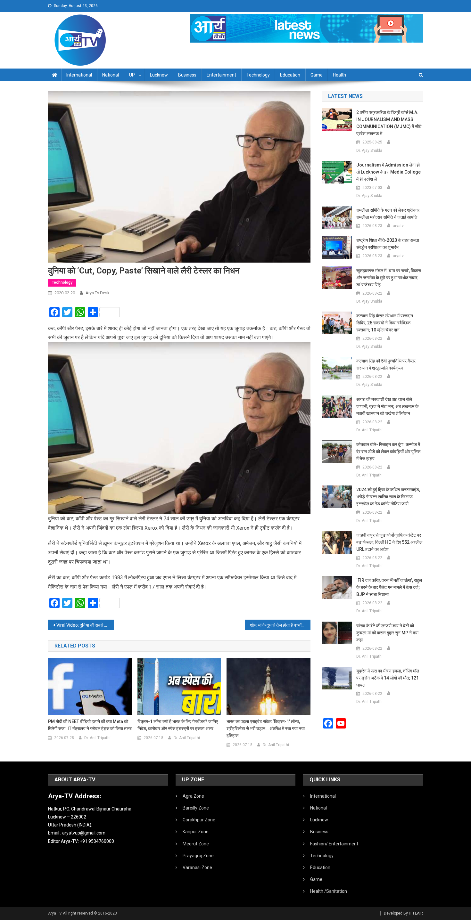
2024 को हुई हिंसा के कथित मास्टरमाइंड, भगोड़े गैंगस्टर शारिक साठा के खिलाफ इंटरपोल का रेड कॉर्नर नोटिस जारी (388, 496)
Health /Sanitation (328, 891)
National (110, 74)
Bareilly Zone (196, 807)
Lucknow (159, 74)
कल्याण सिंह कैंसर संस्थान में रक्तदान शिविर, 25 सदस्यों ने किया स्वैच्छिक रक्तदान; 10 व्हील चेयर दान (384, 322)
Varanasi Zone (197, 867)
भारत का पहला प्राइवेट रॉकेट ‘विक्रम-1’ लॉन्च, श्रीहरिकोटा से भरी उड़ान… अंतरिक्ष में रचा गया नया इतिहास (266, 728)
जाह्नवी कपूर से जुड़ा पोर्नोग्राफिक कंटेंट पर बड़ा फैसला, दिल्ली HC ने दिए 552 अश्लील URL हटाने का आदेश (389, 542)
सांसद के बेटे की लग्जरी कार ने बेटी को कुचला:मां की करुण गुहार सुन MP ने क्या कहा (387, 632)
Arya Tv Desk (98, 292)
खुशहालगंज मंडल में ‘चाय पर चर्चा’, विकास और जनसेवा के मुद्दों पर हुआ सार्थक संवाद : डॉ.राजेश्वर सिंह (388, 277)
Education (290, 74)
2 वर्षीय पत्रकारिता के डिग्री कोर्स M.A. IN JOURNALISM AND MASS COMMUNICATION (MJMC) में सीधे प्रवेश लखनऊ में (388, 123)
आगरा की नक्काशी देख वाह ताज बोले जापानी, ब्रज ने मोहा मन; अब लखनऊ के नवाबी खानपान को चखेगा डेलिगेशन (387, 406)
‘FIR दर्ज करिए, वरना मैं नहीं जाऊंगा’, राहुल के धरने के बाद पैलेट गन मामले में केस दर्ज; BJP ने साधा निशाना (389, 587)
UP (132, 74)
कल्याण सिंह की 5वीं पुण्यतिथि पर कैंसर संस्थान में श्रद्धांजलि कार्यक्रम (386, 364)
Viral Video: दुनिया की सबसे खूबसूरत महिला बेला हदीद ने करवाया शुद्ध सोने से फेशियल (85, 625)
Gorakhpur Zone (199, 819)
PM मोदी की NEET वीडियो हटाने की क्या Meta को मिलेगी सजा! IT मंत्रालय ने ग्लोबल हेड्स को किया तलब (90, 725)
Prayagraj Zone (198, 855)
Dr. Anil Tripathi (97, 738)
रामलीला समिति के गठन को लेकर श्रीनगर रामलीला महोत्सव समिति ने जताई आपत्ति (387, 214)
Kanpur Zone (196, 831)
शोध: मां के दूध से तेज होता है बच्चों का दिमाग (280, 625)
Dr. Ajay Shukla (369, 150)
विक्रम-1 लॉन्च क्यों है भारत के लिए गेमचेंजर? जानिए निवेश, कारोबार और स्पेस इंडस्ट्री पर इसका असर (177, 725)
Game (316, 74)
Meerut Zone (196, 843)
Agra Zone (193, 796)
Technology (258, 74)
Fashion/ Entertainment (334, 843)
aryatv (398, 226)
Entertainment (221, 74)
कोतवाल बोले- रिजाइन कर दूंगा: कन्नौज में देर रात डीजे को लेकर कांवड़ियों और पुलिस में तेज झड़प (388, 451)
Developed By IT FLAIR (403, 913)
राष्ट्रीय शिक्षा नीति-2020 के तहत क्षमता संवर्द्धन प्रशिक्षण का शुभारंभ (387, 244)
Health (339, 74)
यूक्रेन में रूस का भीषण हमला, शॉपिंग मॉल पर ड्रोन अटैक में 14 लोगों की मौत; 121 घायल (387, 678)
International (79, 74)
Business (187, 74)
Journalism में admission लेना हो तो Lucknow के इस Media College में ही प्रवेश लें (388, 172)
